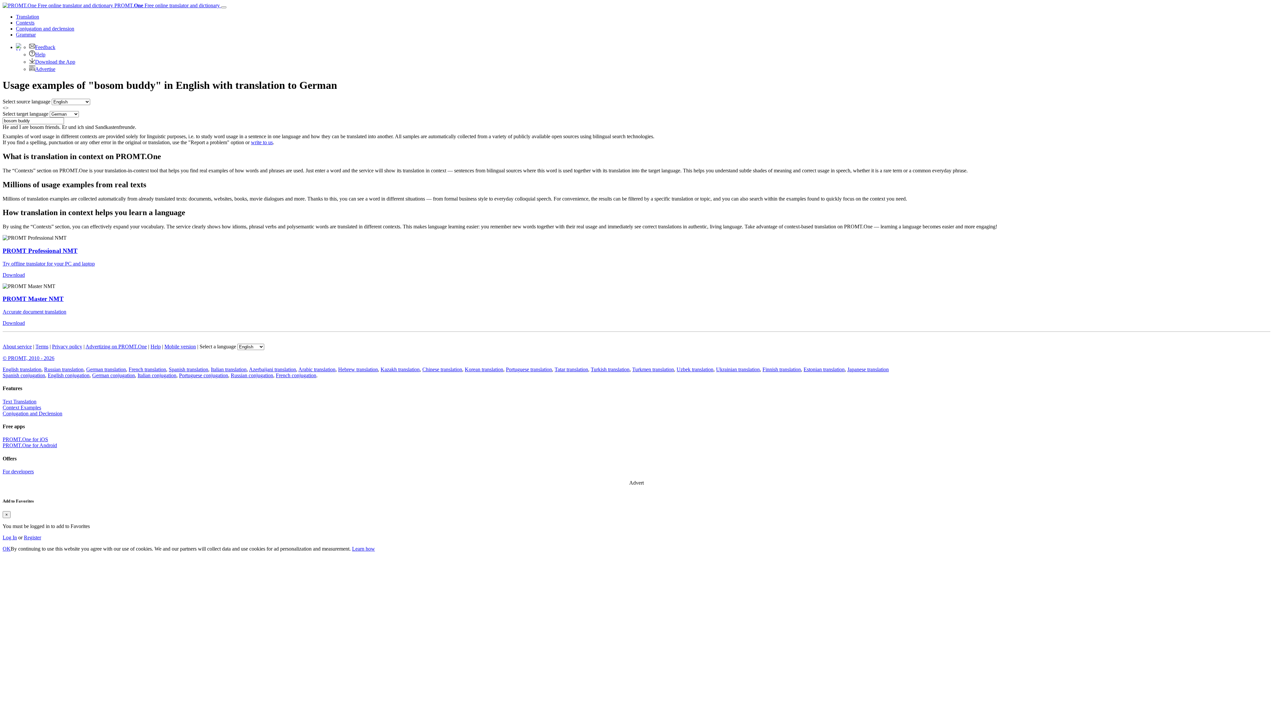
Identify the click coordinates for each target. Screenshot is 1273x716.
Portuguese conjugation (203, 375)
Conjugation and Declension (32, 413)
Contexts (25, 23)
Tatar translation (571, 369)
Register (32, 537)
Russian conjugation (252, 375)
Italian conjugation (157, 375)
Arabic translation (316, 369)
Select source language (26, 101)
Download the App (55, 62)
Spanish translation (188, 369)
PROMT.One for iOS (25, 439)
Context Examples (22, 407)
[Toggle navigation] (223, 7)
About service (17, 346)
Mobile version (180, 346)
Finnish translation (781, 369)
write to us (262, 142)
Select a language (218, 346)
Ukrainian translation (738, 369)
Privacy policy (67, 346)
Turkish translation (610, 369)
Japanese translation (868, 369)
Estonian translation (824, 369)
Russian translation (64, 369)
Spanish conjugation (24, 375)
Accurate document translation (34, 312)
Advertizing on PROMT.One (116, 346)
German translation (106, 369)
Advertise (45, 69)
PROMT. (166, 5)
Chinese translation (442, 369)
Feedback (45, 47)
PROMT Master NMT (33, 298)
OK (7, 549)
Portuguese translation (529, 369)
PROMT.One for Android (30, 445)
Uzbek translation (695, 369)
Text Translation (19, 401)
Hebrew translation (358, 369)
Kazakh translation (400, 369)
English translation (22, 369)
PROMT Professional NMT (40, 250)
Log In (10, 537)
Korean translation (484, 369)
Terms (41, 346)
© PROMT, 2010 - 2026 (28, 358)
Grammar (26, 34)
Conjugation (45, 28)
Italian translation (229, 369)
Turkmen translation (653, 369)
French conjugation (296, 375)
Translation (27, 17)
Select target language (25, 114)
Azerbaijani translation (272, 369)
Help (40, 54)
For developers (18, 471)
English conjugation (69, 375)
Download (14, 275)
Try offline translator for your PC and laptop (49, 264)
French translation (147, 369)
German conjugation (113, 375)
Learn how (363, 549)
